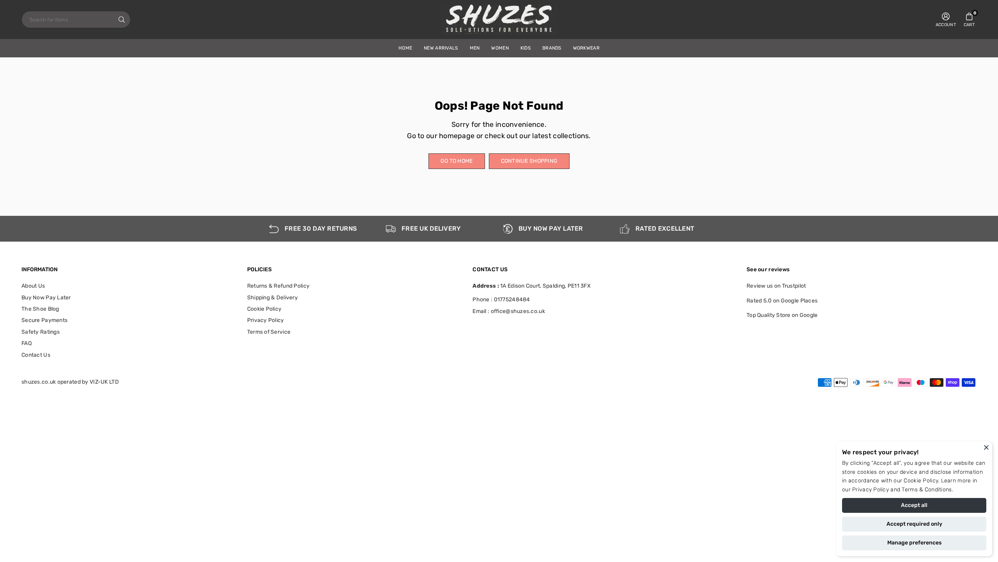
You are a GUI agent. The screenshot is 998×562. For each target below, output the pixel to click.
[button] (969, 19)
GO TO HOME (457, 161)
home (405, 48)
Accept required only (914, 524)
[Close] (986, 447)
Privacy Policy (870, 489)
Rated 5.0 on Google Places (782, 300)
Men (475, 48)
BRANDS (551, 48)
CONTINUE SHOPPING (529, 161)
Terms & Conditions (927, 489)
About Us (33, 286)
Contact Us (35, 355)
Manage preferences (914, 542)
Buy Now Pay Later (46, 297)
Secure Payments (44, 320)
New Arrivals (441, 48)
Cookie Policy (921, 480)
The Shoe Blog (40, 309)
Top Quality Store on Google (782, 315)
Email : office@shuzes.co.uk (508, 311)
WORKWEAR (586, 48)
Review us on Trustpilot (776, 286)
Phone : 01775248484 (501, 299)
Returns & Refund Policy (278, 286)
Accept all (914, 505)
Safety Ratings (40, 332)
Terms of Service (268, 332)
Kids (525, 48)
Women (499, 48)
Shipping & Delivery (272, 297)
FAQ (26, 343)
